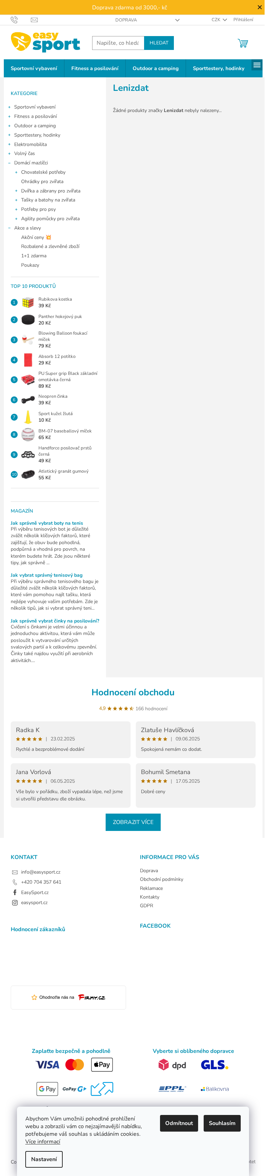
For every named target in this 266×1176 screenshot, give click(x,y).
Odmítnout (179, 1123)
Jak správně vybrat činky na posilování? (55, 621)
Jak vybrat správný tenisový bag (46, 575)
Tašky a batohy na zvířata (48, 200)
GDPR (146, 905)
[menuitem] (34, 68)
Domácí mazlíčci (31, 163)
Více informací (42, 1141)
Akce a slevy (27, 228)
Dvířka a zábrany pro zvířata (50, 191)
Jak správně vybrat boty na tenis (47, 523)
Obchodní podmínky (161, 879)
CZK (216, 20)
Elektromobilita (30, 144)
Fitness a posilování (35, 116)
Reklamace (151, 888)
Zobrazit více (133, 822)
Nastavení (44, 1159)
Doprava (126, 20)
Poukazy (30, 265)
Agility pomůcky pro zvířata (50, 218)
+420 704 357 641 (41, 882)
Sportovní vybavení (34, 107)
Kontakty (149, 897)
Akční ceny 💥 (36, 237)
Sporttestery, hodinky (37, 135)
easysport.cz (34, 902)
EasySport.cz (34, 892)
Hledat (159, 43)
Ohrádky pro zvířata (42, 181)
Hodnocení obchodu (133, 692)
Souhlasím (222, 1123)
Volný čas (24, 153)
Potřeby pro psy (38, 209)
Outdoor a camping (35, 125)
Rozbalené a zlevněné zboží (50, 246)
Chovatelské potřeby (43, 172)
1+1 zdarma (33, 255)
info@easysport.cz (40, 872)
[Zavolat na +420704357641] (21, 19)
